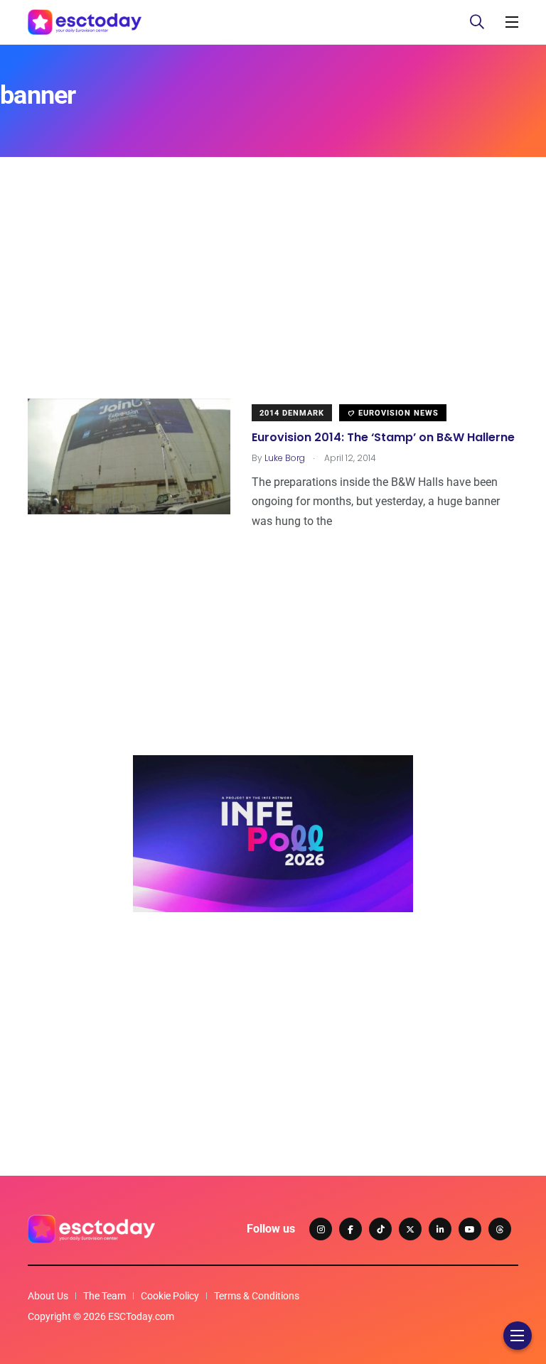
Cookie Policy (170, 1295)
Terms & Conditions (256, 1295)
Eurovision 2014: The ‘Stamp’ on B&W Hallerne (383, 437)
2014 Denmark (291, 413)
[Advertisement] (273, 299)
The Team (104, 1295)
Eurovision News (397, 413)
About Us (48, 1295)
